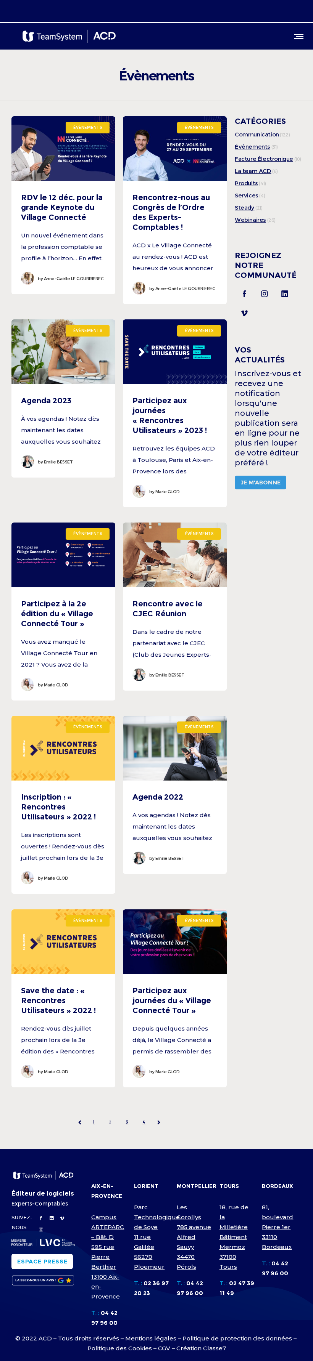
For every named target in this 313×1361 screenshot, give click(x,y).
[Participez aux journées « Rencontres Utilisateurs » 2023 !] (175, 351)
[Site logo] (69, 36)
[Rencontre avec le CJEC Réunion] (175, 555)
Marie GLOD (164, 491)
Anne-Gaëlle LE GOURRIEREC (70, 278)
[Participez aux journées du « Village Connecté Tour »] (175, 941)
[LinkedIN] (284, 293)
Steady (245, 207)
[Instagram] (264, 293)
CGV (164, 1348)
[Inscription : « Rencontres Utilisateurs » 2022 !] (63, 748)
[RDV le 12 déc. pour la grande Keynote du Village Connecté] (63, 148)
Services (246, 195)
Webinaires (250, 219)
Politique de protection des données (237, 1338)
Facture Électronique (264, 158)
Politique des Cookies (119, 1348)
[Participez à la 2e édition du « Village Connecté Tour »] (63, 555)
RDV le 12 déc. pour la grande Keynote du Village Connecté (62, 207)
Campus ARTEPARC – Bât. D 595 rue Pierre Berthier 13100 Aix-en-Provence (107, 1257)
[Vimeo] (244, 312)
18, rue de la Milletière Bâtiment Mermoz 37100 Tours (233, 1237)
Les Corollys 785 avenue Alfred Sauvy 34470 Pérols (194, 1237)
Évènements (252, 146)
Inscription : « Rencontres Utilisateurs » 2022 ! (58, 806)
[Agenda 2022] (175, 748)
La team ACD (253, 171)
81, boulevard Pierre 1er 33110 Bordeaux (277, 1227)
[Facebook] (244, 293)
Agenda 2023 (46, 400)
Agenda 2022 (157, 797)
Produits (246, 183)
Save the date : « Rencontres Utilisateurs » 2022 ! (58, 1000)
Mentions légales (150, 1338)
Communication (257, 134)
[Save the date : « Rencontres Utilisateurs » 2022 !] (63, 941)
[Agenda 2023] (63, 351)
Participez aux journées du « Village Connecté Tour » (171, 1000)
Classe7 (214, 1348)
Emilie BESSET (55, 462)
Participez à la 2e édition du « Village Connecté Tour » (57, 613)
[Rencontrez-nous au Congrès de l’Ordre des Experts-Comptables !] (175, 148)
